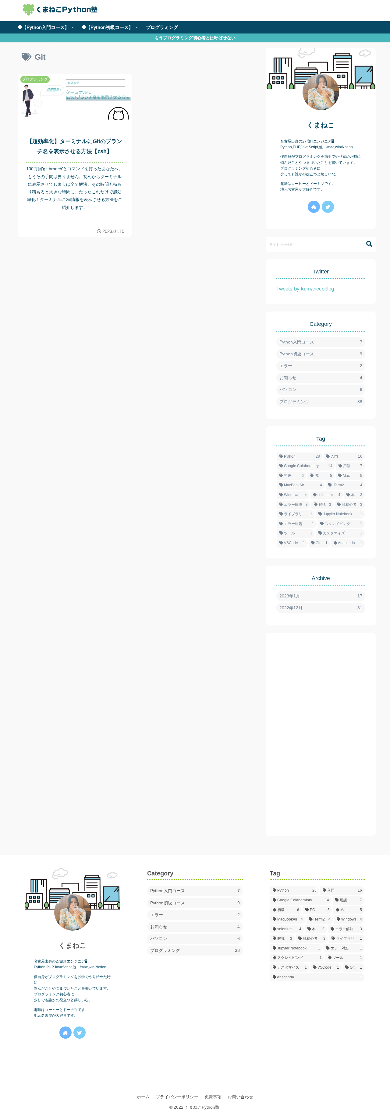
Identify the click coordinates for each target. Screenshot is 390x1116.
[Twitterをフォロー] (328, 207)
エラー (320, 365)
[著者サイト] (314, 207)
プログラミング (320, 401)
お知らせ (320, 377)
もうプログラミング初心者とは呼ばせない (195, 37)
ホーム (143, 1096)
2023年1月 (320, 595)
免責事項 (213, 1096)
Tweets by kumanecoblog (305, 289)
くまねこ (321, 125)
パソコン (320, 389)
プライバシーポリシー (177, 1096)
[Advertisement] (320, 734)
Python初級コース (320, 353)
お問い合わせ (240, 1096)
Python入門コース (320, 342)
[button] (366, 244)
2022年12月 (320, 607)
